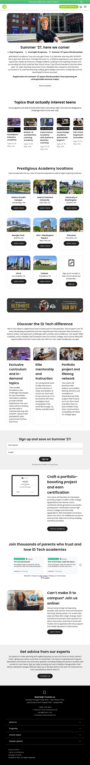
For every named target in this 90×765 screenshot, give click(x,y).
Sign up (71, 284)
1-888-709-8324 (45, 707)
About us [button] (13, 722)
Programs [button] (13, 728)
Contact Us (45, 676)
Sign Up (45, 459)
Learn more (19, 208)
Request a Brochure (69, 7)
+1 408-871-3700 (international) (45, 710)
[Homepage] (4, 6)
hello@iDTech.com (45, 712)
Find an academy (57, 529)
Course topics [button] (15, 735)
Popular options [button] (16, 741)
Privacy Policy (54, 464)
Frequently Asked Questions (45, 715)
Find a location (45, 85)
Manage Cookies (15, 755)
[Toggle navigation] (85, 6)
